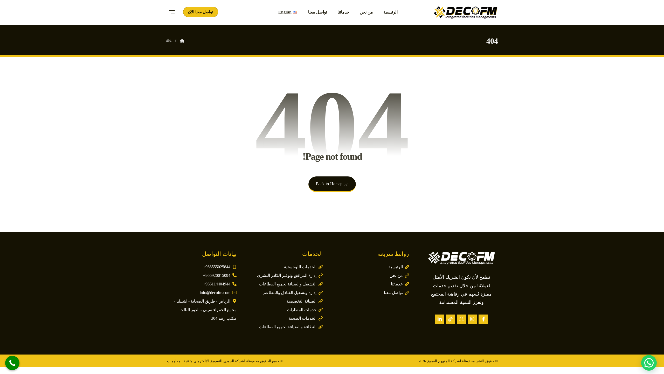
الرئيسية (396, 267)
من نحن (396, 275)
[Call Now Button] (12, 363)
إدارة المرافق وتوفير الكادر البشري (286, 275)
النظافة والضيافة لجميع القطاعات (287, 327)
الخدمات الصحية (302, 318)
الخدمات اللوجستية (300, 267)
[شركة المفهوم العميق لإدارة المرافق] (465, 12)
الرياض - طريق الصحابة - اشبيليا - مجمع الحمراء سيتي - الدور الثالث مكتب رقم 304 (205, 309)
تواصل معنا (393, 292)
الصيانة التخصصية (301, 301)
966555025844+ (216, 267)
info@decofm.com (215, 292)
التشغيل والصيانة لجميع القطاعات (287, 284)
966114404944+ (216, 284)
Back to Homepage (332, 184)
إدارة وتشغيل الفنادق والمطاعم (289, 292)
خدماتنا (397, 284)
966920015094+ (216, 275)
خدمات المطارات (301, 310)
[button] (483, 319)
